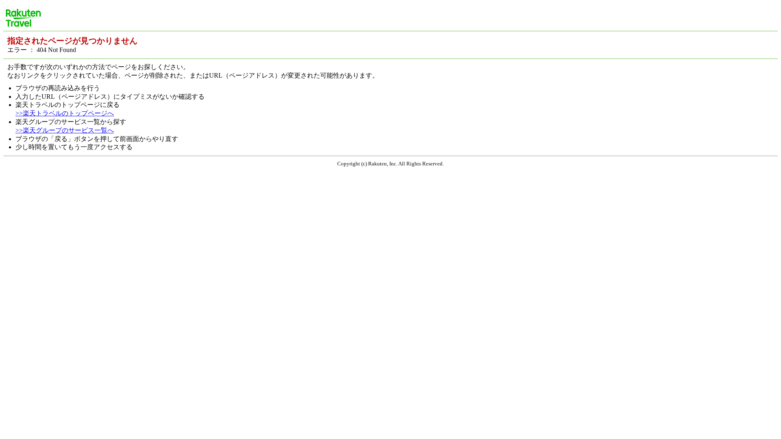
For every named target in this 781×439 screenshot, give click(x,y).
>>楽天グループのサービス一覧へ (64, 130)
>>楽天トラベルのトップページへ (64, 113)
